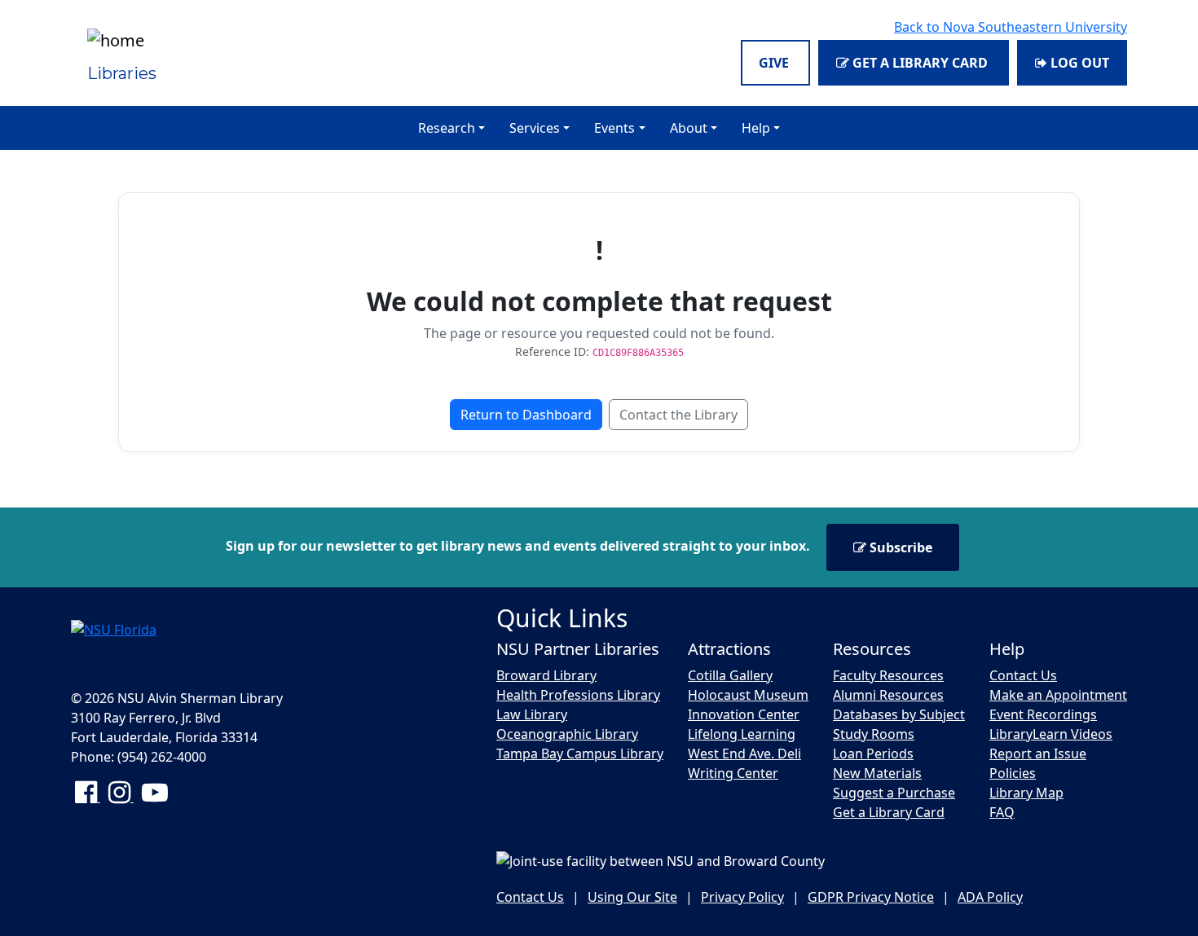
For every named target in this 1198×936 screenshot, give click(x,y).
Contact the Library (678, 415)
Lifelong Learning (741, 734)
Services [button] (534, 128)
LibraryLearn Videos (1050, 734)
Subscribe (899, 547)
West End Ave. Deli (744, 753)
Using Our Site (632, 897)
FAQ (1002, 812)
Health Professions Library (578, 695)
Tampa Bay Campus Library (579, 753)
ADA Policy (990, 897)
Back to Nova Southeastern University (1010, 27)
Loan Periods (873, 753)
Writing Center (733, 773)
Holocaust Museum (748, 695)
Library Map (1026, 793)
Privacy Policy (742, 897)
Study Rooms (873, 734)
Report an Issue (1037, 753)
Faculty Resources (888, 675)
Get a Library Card (920, 63)
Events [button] (614, 128)
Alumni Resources (888, 695)
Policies (1012, 773)
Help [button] (756, 128)
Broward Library (546, 675)
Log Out (1078, 63)
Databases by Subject (899, 714)
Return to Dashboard (526, 415)
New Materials (877, 773)
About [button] (688, 128)
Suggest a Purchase (894, 793)
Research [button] (446, 128)
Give (775, 63)
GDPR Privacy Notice (871, 897)
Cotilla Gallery (730, 675)
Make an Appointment (1058, 695)
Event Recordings (1043, 714)
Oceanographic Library (567, 734)
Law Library (531, 714)
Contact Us (1023, 675)
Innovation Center (743, 714)
